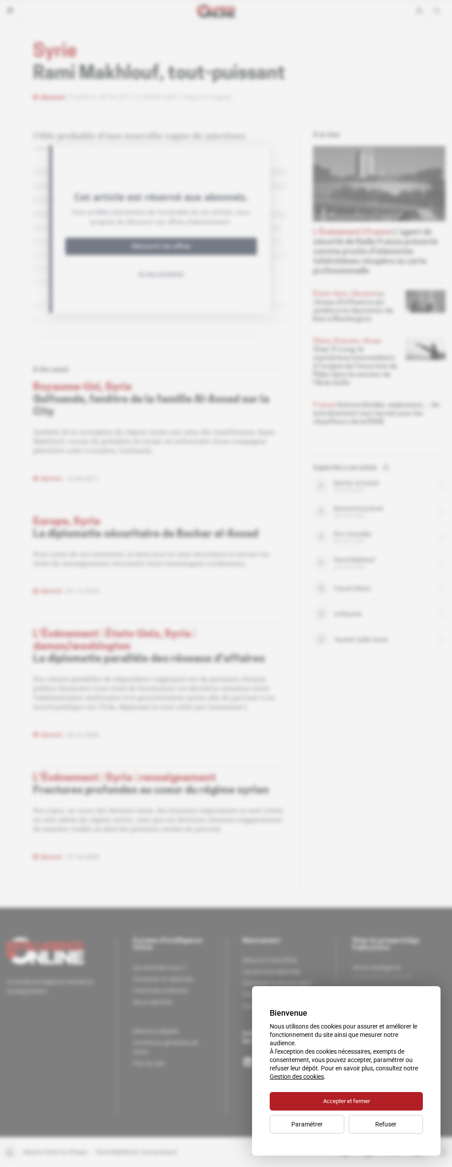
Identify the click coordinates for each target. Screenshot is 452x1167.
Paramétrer (307, 1124)
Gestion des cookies (297, 1076)
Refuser (385, 1124)
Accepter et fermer (346, 1101)
